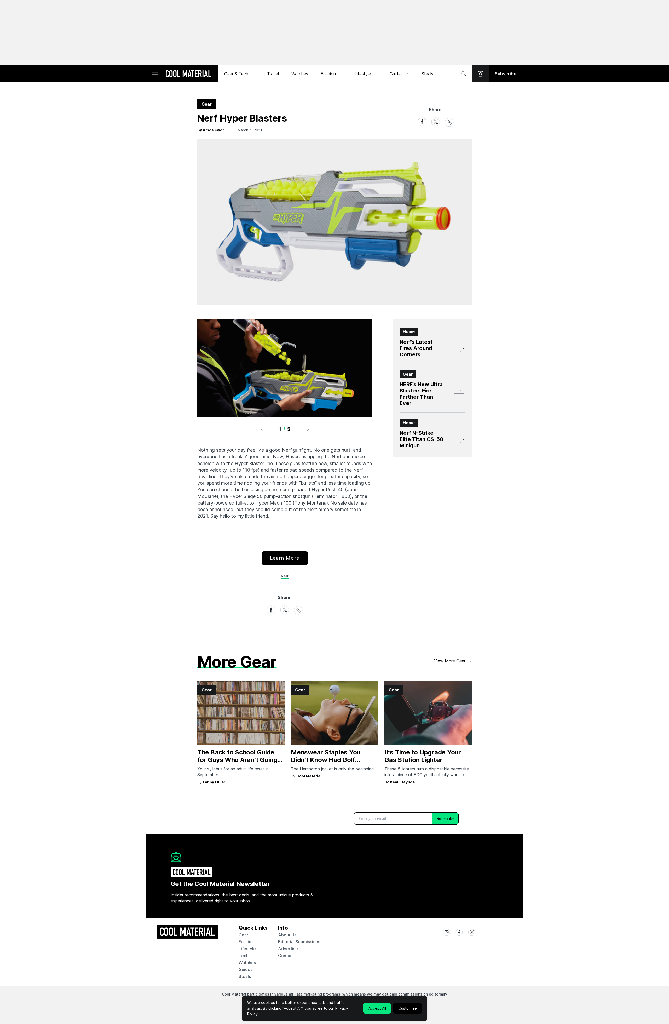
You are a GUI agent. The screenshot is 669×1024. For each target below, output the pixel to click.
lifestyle (247, 948)
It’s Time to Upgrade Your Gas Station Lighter (422, 756)
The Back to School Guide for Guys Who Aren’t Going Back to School (237, 759)
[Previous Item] (261, 429)
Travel (273, 73)
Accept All (377, 1008)
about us (287, 934)
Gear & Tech (236, 73)
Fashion (328, 73)
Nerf (285, 576)
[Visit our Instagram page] (480, 74)
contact (286, 955)
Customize (408, 1008)
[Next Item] (308, 429)
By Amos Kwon (211, 130)
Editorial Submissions (299, 941)
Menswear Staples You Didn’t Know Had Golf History (325, 759)
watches (247, 962)
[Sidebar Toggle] (155, 73)
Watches (299, 73)
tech (244, 955)
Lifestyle (363, 73)
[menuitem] (239, 73)
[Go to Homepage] (188, 74)
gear (243, 934)
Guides (396, 73)
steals (427, 73)
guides (245, 969)
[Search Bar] (463, 73)
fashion (246, 941)
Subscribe (506, 73)
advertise (288, 948)
